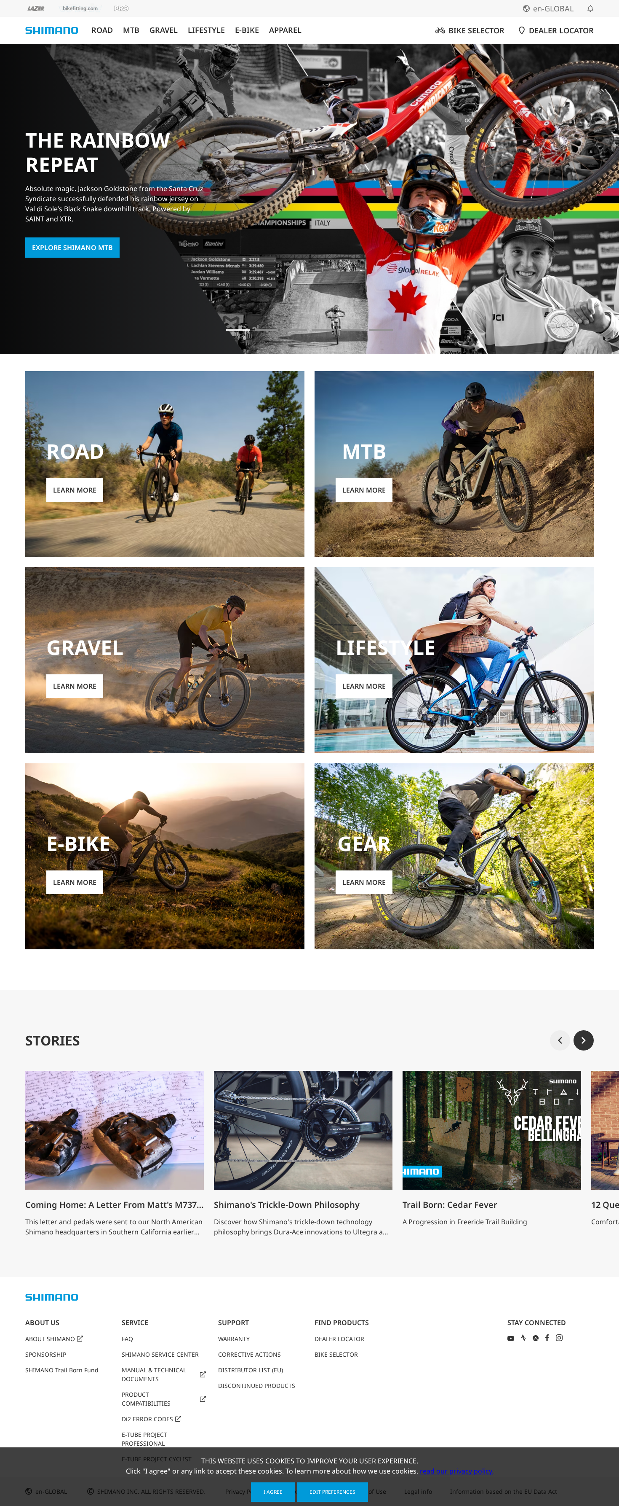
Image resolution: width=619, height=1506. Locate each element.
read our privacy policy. (457, 1471)
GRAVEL (163, 30)
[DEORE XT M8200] (324, 330)
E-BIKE (247, 30)
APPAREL (285, 30)
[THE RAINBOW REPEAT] (238, 330)
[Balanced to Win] (295, 330)
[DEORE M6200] (352, 330)
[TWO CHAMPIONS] (266, 330)
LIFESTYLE (206, 30)
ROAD (102, 30)
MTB (131, 30)
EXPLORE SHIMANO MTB (72, 247)
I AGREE (273, 1491)
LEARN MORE (74, 490)
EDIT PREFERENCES (332, 1491)
